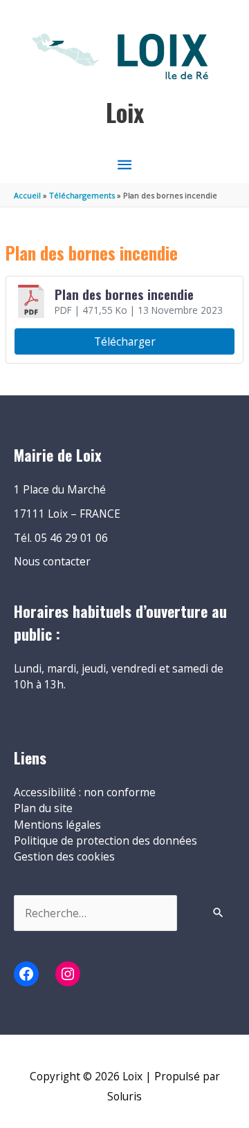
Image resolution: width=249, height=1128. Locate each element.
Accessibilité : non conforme (85, 792)
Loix (125, 112)
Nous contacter (52, 561)
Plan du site (43, 808)
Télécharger (125, 341)
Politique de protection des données (105, 840)
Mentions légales (57, 824)
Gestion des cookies (64, 856)
